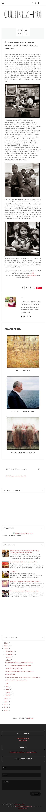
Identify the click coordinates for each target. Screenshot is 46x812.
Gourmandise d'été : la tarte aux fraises (23, 562)
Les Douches (32, 275)
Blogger (31, 718)
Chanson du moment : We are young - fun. (24, 591)
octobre (9, 657)
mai (7, 686)
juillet (8, 660)
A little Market (23, 740)
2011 (6, 704)
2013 (6, 699)
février (8, 692)
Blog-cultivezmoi (23, 738)
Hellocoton (19, 535)
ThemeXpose (23, 808)
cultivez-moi (11, 535)
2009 (6, 710)
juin (7, 683)
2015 (6, 646)
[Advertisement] (8, 616)
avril (7, 689)
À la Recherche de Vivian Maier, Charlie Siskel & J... (22, 677)
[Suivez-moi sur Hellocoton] (23, 533)
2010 (6, 707)
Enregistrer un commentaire (16, 476)
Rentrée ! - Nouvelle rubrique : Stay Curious (25, 581)
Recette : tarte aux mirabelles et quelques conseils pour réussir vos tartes (24, 551)
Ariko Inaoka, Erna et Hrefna (23, 452)
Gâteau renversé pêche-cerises (16, 680)
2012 (6, 702)
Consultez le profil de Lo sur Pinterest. (23, 752)
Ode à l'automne (23, 371)
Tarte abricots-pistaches (14, 668)
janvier (8, 695)
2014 (6, 649)
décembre (9, 651)
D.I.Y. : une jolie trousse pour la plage (18, 665)
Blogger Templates (24, 806)
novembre (9, 654)
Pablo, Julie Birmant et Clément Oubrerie (19, 671)
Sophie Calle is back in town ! (23, 412)
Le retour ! (13, 571)
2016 (6, 643)
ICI (33, 273)
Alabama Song (10, 674)
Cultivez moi (19, 804)
